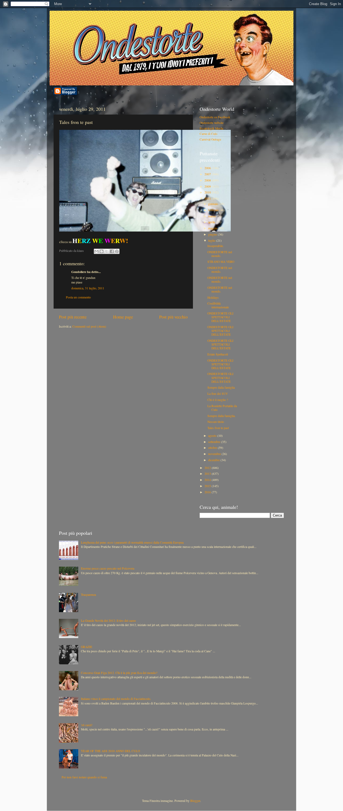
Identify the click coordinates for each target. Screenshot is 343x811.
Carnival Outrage (210, 139)
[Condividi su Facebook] (111, 251)
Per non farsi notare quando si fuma (84, 777)
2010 (208, 192)
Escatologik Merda (211, 128)
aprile (212, 222)
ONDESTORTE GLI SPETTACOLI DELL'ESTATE (220, 317)
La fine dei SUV (217, 394)
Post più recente (73, 317)
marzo (212, 216)
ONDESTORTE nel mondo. (219, 254)
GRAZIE (86, 647)
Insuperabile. (215, 246)
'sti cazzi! (86, 725)
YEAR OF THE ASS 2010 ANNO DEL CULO (110, 751)
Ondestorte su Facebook (215, 117)
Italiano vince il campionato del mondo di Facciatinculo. (116, 699)
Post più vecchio (173, 317)
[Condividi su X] (106, 251)
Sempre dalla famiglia (221, 387)
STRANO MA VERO (220, 262)
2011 (208, 198)
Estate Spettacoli (217, 354)
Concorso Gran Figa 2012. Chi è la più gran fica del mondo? (119, 673)
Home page (123, 317)
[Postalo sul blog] (101, 251)
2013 (208, 474)
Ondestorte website (211, 123)
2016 (208, 492)
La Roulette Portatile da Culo (222, 408)
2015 (208, 486)
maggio (213, 228)
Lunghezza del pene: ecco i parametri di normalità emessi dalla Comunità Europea (132, 542)
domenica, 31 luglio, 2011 (87, 288)
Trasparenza (88, 595)
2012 (208, 468)
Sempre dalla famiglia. (221, 416)
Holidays (213, 297)
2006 (208, 168)
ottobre (213, 448)
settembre (214, 442)
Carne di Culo (208, 134)
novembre (215, 454)
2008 (208, 180)
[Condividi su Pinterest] (117, 251)
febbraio (213, 210)
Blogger (195, 801)
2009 (208, 186)
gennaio (213, 204)
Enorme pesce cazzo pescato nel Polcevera (107, 568)
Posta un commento (78, 297)
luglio (212, 240)
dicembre (214, 460)
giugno (213, 234)
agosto (212, 436)
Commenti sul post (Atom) (89, 326)
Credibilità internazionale (218, 305)
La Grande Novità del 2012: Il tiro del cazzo (108, 621)
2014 (208, 480)
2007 (208, 174)
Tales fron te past (218, 428)
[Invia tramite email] (96, 251)
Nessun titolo (215, 422)
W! (100, 240)
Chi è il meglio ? (217, 400)
